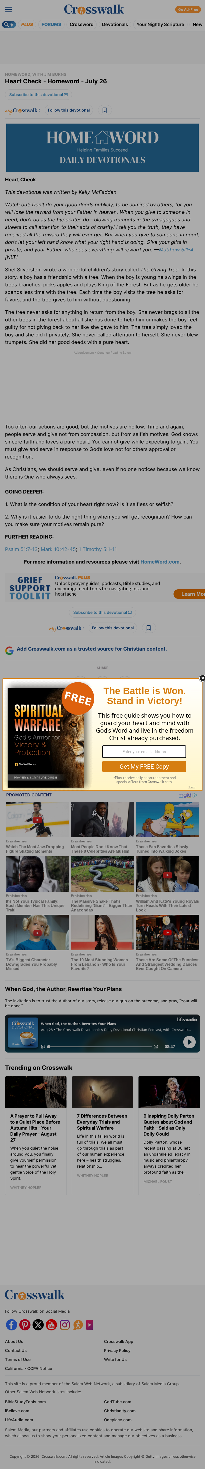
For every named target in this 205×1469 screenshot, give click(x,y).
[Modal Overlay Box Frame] (102, 734)
